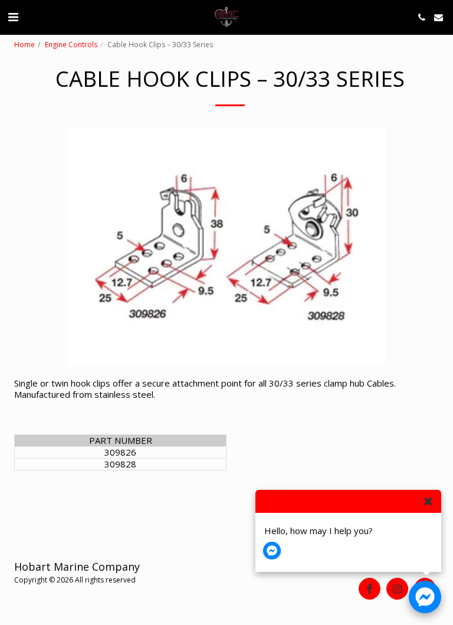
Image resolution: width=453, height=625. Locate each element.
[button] (13, 17)
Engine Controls (71, 45)
